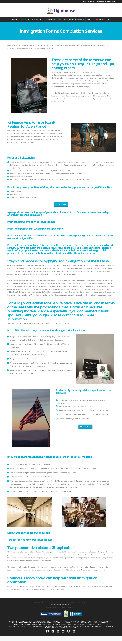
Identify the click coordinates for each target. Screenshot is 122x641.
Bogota (64, 621)
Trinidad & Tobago (58, 628)
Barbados (55, 621)
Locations (38, 602)
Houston (48, 623)
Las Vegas (66, 623)
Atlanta (22, 621)
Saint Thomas (26, 626)
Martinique (86, 623)
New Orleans (36, 624)
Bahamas (37, 621)
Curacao (107, 621)
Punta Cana (102, 624)
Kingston (57, 623)
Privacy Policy (59, 602)
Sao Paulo (98, 626)
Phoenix (82, 624)
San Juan (90, 626)
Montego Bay (18, 624)
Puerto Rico (91, 624)
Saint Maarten (14, 626)
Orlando (55, 624)
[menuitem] (100, 19)
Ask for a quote (61, 204)
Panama (63, 624)
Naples (27, 624)
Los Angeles (76, 623)
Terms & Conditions (73, 602)
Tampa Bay (107, 626)
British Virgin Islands (84, 621)
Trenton (47, 628)
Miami (95, 623)
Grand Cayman (38, 623)
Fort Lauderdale (25, 623)
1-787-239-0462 (110, 2)
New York (46, 624)
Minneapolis (103, 623)
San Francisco (49, 626)
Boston (71, 621)
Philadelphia (72, 624)
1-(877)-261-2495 (93, 2)
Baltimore (46, 621)
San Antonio (37, 626)
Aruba (30, 621)
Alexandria (13, 621)
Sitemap (85, 602)
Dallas (14, 623)
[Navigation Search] (108, 19)
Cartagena (98, 621)
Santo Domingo (78, 626)
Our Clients (48, 602)
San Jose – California (63, 626)
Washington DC (73, 628)
